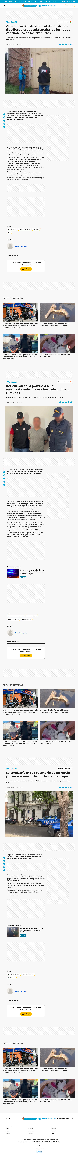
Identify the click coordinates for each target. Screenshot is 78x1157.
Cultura (54, 1)
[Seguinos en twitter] (6, 1119)
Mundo (10, 1)
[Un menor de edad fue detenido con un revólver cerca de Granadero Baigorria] (57, 312)
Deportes (33, 1)
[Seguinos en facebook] (12, 1119)
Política (6, 1)
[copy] (71, 44)
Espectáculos (40, 1)
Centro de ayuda (39, 1144)
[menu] (4, 5)
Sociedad (22, 1)
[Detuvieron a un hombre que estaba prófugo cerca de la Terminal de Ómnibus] (13, 932)
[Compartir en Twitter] (66, 44)
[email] (68, 44)
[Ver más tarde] (57, 44)
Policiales (16, 1)
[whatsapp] (60, 44)
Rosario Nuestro (21, 246)
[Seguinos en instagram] (9, 1119)
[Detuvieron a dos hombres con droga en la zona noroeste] (57, 343)
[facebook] (63, 44)
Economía (27, 1)
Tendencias (47, 1)
